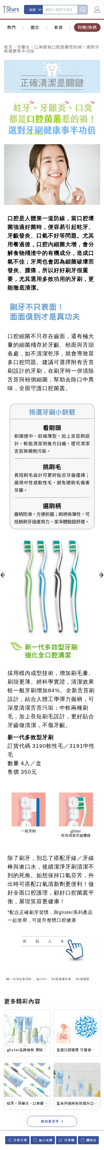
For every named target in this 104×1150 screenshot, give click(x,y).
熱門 (11, 27)
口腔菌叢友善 (62, 979)
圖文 (35, 27)
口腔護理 (83, 979)
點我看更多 (50, 1121)
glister (42, 979)
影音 (58, 27)
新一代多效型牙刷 (19, 979)
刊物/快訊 (87, 27)
